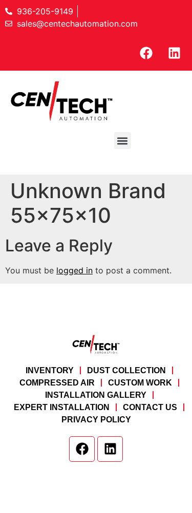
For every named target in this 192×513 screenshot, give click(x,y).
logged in (74, 270)
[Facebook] (146, 53)
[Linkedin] (174, 53)
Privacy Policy (96, 419)
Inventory (50, 370)
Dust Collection (126, 370)
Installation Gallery (95, 395)
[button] (122, 140)
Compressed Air (57, 382)
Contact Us (150, 407)
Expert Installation (62, 407)
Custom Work (140, 382)
